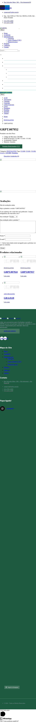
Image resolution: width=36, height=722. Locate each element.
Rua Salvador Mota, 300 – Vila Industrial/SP (17, 2)
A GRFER (7, 35)
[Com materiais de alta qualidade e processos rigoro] (11, 672)
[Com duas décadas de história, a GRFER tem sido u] (11, 458)
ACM (5, 98)
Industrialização (8, 37)
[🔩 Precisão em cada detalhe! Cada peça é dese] (11, 591)
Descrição (7, 156)
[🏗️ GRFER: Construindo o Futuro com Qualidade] (11, 554)
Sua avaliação (5, 216)
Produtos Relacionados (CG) (11, 146)
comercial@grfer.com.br (11, 12)
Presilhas (6, 110)
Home (6, 33)
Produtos (6, 43)
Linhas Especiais (9, 105)
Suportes (6, 111)
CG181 (28, 151)
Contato (6, 47)
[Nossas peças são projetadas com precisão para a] (11, 645)
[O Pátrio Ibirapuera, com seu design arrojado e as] (11, 494)
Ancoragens (7, 99)
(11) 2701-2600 (8, 21)
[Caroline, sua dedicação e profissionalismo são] (11, 425)
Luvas (6, 106)
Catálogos (7, 45)
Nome (2, 236)
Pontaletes (7, 108)
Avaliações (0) (14, 156)
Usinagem (11, 38)
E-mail (2, 239)
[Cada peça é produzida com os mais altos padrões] (11, 618)
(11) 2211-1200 (8, 22)
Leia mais (7, 276)
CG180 (23, 151)
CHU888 (8, 153)
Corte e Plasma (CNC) (14, 40)
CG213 (2, 153)
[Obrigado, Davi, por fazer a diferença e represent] (11, 521)
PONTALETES (9, 120)
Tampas (6, 113)
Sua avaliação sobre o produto (9, 220)
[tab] (7, 156)
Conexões (7, 103)
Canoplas (7, 101)
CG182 (33, 151)
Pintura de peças (13, 42)
